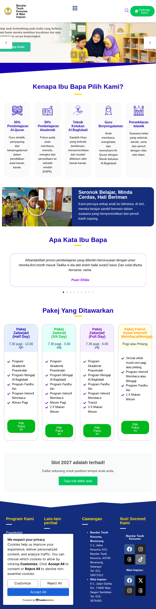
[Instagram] (140, 549)
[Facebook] (129, 549)
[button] (75, 8)
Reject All (54, 583)
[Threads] (129, 559)
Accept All (38, 592)
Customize (22, 583)
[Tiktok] (140, 559)
